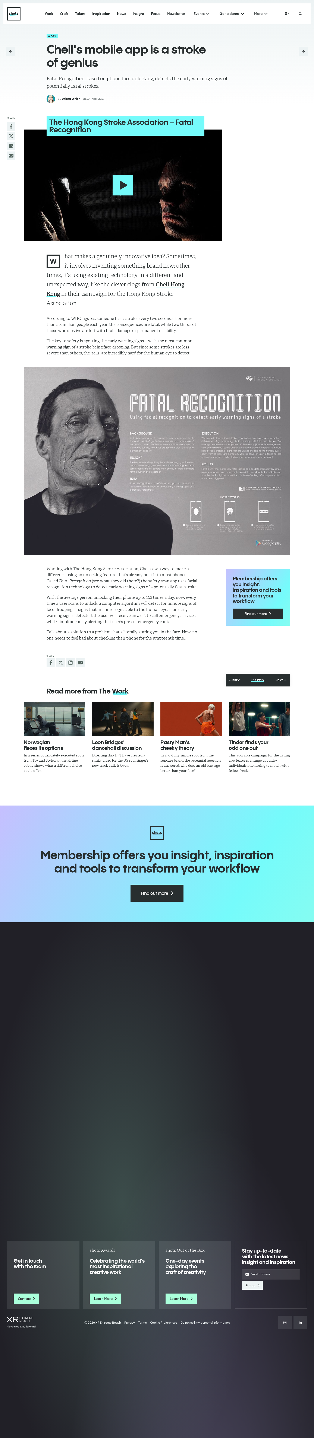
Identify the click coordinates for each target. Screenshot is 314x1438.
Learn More (103, 1299)
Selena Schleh (71, 98)
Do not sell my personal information (205, 1322)
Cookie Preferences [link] (163, 1322)
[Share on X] (11, 136)
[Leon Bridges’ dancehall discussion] (123, 719)
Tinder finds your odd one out (249, 745)
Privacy (129, 1322)
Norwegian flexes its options (43, 745)
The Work (257, 680)
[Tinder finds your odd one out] (259, 719)
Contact (24, 1299)
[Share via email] (11, 156)
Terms (142, 1322)
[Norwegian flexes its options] (54, 719)
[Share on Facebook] (11, 126)
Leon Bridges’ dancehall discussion (117, 745)
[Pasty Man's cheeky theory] (191, 719)
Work (52, 36)
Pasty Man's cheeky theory (177, 745)
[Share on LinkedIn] (11, 146)
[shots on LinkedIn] (300, 1322)
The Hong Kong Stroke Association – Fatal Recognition (121, 125)
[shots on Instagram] (285, 1322)
